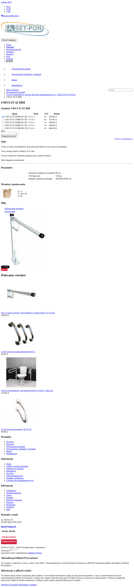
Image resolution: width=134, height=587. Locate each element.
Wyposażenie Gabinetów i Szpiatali (26, 74)
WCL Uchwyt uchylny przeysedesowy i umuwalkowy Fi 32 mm (28, 313)
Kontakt (9, 59)
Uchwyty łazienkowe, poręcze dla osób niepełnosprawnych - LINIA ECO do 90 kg (41, 94)
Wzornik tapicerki (13, 49)
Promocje (10, 52)
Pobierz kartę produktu (14, 208)
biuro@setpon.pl (8, 526)
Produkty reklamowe (15, 478)
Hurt (8, 56)
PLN (8, 7)
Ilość (3, 131)
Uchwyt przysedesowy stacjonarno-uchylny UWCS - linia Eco (27, 390)
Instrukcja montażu (14, 500)
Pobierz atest (10, 211)
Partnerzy (10, 507)
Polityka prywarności (10, 585)
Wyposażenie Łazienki (20, 69)
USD (8, 11)
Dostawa (10, 54)
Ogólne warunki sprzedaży (17, 466)
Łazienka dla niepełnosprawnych (20, 480)
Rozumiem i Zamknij (28, 585)
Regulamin (10, 505)
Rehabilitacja (17, 85)
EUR (8, 9)
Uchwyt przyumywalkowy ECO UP (16, 429)
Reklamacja (11, 471)
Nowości (10, 442)
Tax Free (10, 473)
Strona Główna (12, 90)
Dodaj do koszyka (9, 136)
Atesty (9, 495)
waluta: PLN (6, 2)
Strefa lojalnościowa (14, 476)
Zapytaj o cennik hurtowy (124, 139)
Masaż (14, 80)
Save (5, 269)
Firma (8, 45)
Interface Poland (35, 553)
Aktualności (11, 490)
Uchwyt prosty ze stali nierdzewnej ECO (18, 352)
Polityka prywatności (15, 469)
